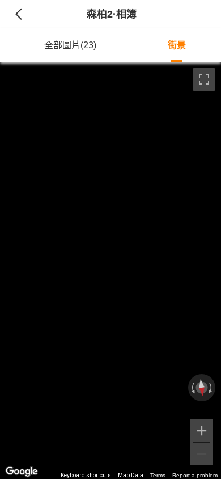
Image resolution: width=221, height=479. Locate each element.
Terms (157, 475)
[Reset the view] (201, 387)
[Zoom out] (201, 454)
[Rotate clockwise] (211, 387)
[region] (110, 270)
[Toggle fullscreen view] (204, 79)
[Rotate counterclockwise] (192, 387)
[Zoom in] (201, 430)
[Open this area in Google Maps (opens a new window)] (21, 471)
